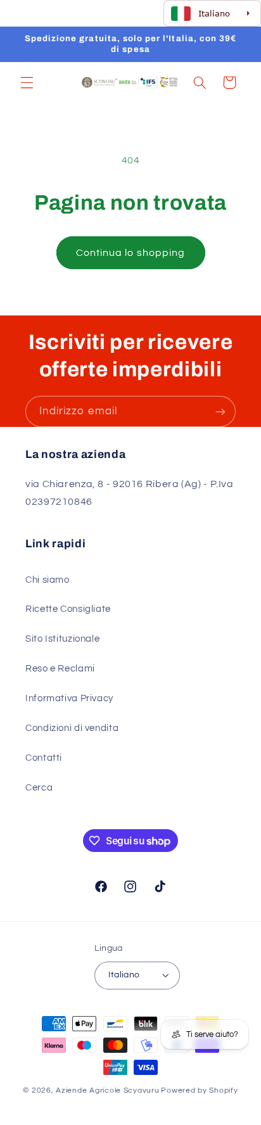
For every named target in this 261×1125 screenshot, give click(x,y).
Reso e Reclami (60, 668)
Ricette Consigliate (68, 609)
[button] (26, 82)
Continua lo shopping (130, 253)
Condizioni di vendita (71, 728)
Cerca (39, 787)
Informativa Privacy (69, 698)
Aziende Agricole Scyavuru (107, 1090)
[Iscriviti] (220, 411)
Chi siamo (47, 580)
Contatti (43, 758)
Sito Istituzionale (62, 639)
